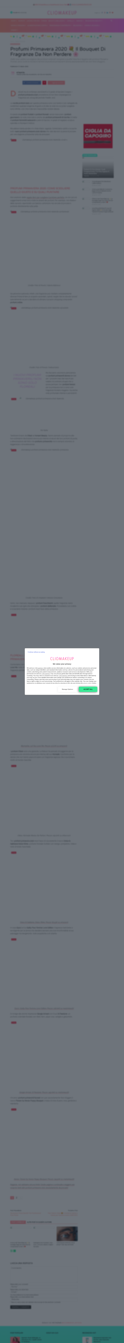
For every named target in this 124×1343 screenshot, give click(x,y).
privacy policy (87, 683)
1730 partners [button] (38, 668)
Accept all (88, 689)
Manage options (67, 689)
